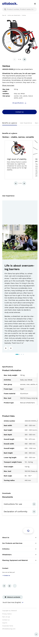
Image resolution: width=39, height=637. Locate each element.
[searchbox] (19, 9)
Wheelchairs (7, 554)
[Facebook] (4, 586)
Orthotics (5, 549)
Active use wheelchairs (14, 15)
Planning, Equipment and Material (15, 560)
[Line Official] (15, 586)
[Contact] (28, 530)
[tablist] (19, 123)
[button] (16, 183)
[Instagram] (9, 586)
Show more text (8, 85)
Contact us (19, 112)
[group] (18, 160)
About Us (5, 537)
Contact (5, 568)
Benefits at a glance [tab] (9, 123)
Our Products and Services (12, 543)
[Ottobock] (9, 3)
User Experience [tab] (26, 123)
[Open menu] (35, 3)
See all (4, 15)
